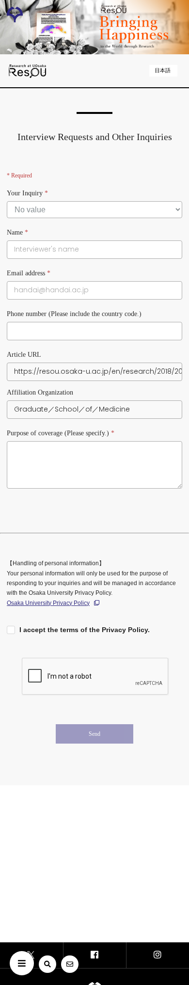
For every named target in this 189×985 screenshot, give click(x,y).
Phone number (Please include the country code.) (74, 314)
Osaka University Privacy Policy (48, 603)
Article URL (24, 354)
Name (17, 232)
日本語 (163, 70)
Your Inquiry (27, 193)
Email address (28, 273)
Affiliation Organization (40, 392)
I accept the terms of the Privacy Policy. (84, 630)
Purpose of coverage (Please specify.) (60, 433)
